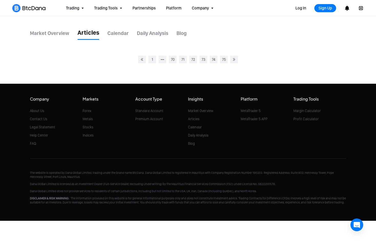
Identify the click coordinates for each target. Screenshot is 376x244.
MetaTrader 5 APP (254, 119)
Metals (88, 119)
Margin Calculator (307, 111)
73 (203, 59)
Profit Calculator (306, 119)
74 (213, 59)
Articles (194, 119)
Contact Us (38, 119)
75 (224, 59)
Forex (87, 111)
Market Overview (200, 111)
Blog (191, 143)
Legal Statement (42, 127)
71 (182, 59)
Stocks (88, 127)
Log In (300, 8)
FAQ (33, 143)
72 (193, 59)
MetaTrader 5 (251, 111)
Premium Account (149, 119)
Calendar (195, 127)
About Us (37, 111)
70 (173, 59)
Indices (88, 135)
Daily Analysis (198, 135)
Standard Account (149, 111)
